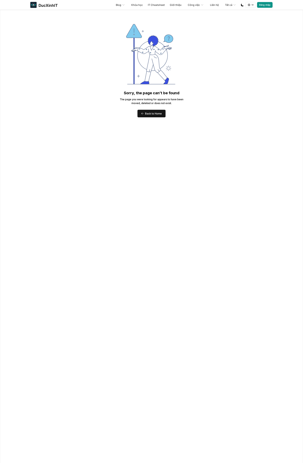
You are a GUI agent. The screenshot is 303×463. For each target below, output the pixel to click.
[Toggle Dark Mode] (242, 4)
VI (253, 5)
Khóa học (137, 4)
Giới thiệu (175, 4)
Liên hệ (214, 4)
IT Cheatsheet (156, 4)
